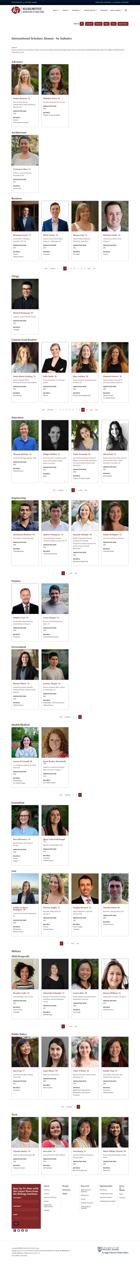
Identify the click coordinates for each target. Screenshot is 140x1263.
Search (125, 11)
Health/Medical (91, 50)
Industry (98, 24)
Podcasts (122, 1198)
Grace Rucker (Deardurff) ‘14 (54, 762)
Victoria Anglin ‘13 (51, 907)
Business (31, 50)
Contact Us (36, 1253)
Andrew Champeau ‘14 (53, 534)
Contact (46, 1194)
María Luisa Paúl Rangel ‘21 (54, 840)
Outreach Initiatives (50, 1197)
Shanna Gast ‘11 (80, 235)
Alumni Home (123, 24)
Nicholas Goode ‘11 (111, 235)
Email (15, 1214)
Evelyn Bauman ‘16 (21, 98)
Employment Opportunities (48, 1206)
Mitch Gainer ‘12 (50, 235)
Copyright (15, 1248)
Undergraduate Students (86, 1207)
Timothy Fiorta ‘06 (111, 907)
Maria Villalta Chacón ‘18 (114, 1151)
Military (110, 50)
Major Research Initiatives (86, 1191)
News (121, 1194)
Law (106, 50)
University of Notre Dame (31, 1248)
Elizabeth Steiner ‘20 (112, 376)
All (82, 24)
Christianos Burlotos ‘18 (24, 534)
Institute (47, 1190)
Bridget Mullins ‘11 (51, 454)
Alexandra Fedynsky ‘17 (53, 993)
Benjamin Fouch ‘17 (22, 235)
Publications (85, 1195)
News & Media (115, 10)
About (55, 10)
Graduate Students (87, 1203)
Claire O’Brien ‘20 (81, 1071)
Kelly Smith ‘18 (50, 376)
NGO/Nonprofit (119, 50)
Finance (73, 50)
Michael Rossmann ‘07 (23, 313)
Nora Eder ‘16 (49, 1151)
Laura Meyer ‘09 (50, 1071)
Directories (67, 1190)
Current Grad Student (47, 50)
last (94, 268)
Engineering (66, 50)
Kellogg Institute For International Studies (25, 1251)
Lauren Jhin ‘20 (80, 993)
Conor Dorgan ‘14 (51, 617)
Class (113, 24)
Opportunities (90, 10)
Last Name (17, 1206)
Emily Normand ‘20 (81, 454)
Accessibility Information (19, 1256)
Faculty (83, 1199)
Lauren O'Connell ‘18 (22, 761)
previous (52, 268)
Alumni (65, 1194)
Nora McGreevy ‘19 (21, 839)
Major (106, 24)
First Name (17, 1198)
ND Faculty (103, 1190)
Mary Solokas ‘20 (80, 376)
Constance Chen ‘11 (22, 169)
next (89, 268)
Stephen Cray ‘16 (20, 617)
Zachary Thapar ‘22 (51, 683)
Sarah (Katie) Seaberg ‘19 (24, 376)
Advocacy (15, 50)
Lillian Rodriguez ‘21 (112, 534)
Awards (46, 1201)
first (46, 268)
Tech (22, 52)
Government (81, 50)
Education (58, 50)
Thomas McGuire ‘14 (22, 454)
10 (86, 410)
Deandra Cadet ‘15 (21, 993)
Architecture (23, 50)
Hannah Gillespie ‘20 (82, 534)
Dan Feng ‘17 (19, 1071)
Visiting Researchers (106, 1194)
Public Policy (16, 52)
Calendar (103, 10)
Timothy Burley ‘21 (21, 1151)
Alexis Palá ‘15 (109, 454)
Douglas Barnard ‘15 (82, 907)
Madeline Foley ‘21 (51, 98)
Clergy (37, 50)
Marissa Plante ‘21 (21, 683)
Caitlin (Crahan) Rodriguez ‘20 (20, 908)
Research (76, 10)
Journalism (100, 50)
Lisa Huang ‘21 (79, 1151)
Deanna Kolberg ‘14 (112, 993)
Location (89, 24)
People (65, 10)
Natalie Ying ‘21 (110, 1071)
